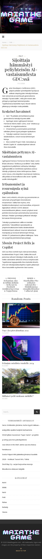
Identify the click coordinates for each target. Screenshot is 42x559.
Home (4, 42)
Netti (4, 492)
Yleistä (4, 512)
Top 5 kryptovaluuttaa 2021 (15, 330)
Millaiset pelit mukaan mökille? (17, 396)
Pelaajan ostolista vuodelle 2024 (18, 363)
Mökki (4, 487)
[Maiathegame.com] (21, 17)
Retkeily (5, 507)
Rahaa (4, 502)
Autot (4, 482)
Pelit (10, 42)
